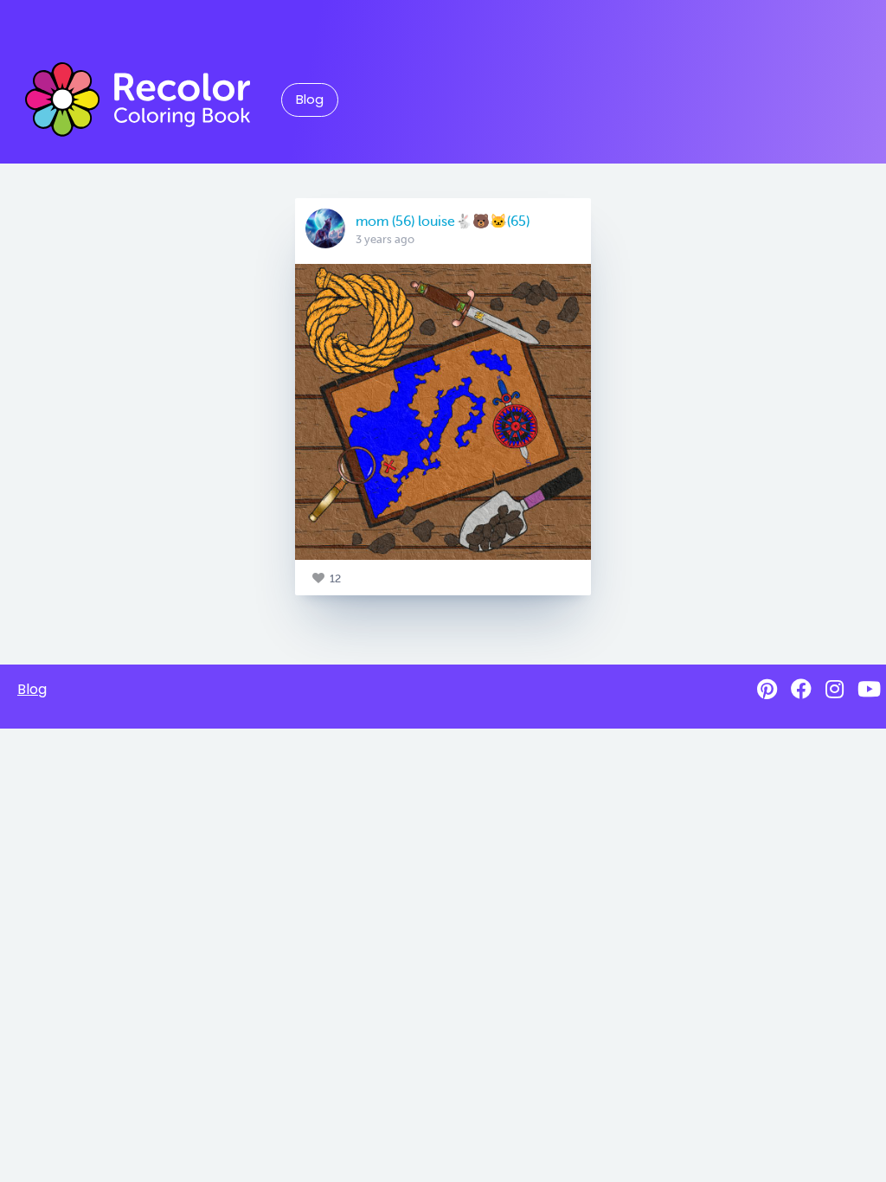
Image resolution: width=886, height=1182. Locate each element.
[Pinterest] (767, 689)
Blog (310, 99)
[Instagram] (834, 689)
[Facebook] (801, 689)
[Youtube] (869, 689)
